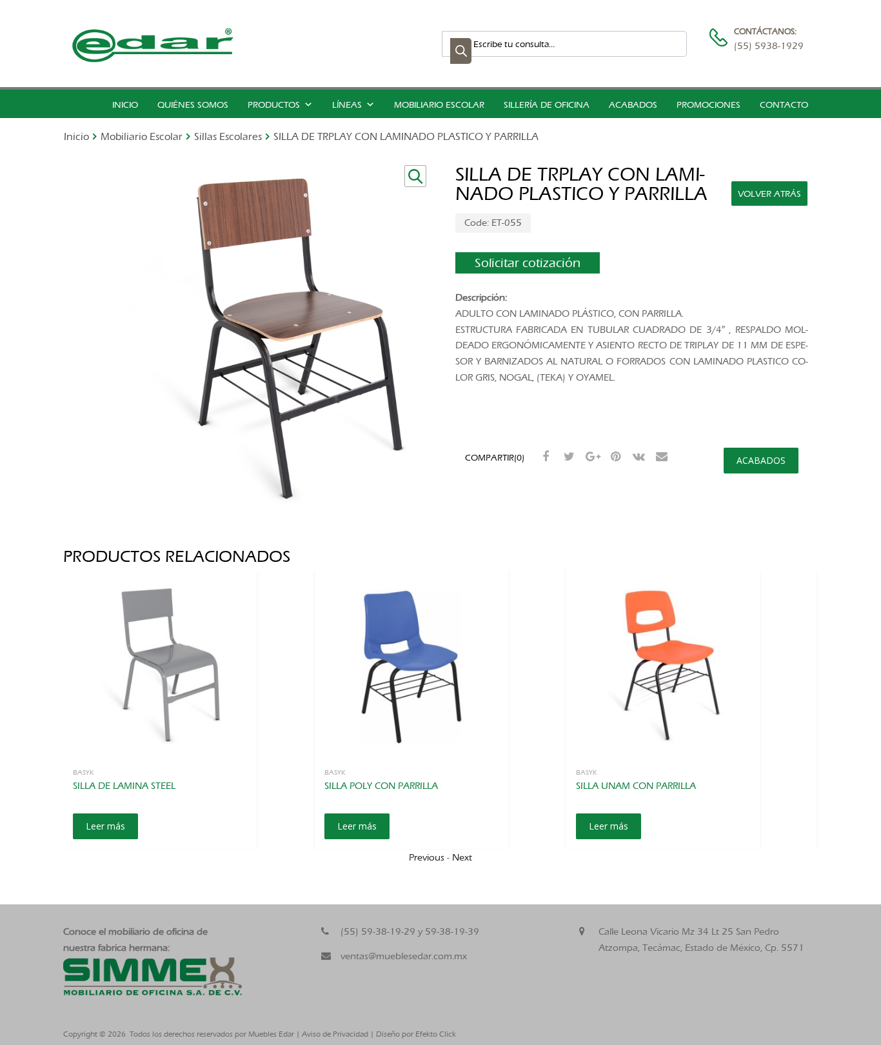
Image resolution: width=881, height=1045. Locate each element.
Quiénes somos (192, 104)
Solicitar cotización (527, 262)
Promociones (708, 104)
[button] (415, 176)
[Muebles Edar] (153, 59)
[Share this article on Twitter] (567, 456)
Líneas (347, 104)
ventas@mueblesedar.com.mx (404, 956)
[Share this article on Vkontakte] (637, 456)
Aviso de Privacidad (335, 1034)
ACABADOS (761, 460)
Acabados (633, 104)
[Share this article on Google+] (590, 456)
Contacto (784, 104)
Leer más (105, 826)
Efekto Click (435, 1034)
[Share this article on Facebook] (544, 456)
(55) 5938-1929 (765, 46)
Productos (274, 104)
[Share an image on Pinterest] (614, 456)
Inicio (125, 104)
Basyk (83, 772)
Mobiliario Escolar (439, 104)
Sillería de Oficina (546, 104)
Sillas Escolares (228, 136)
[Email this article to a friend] (660, 456)
